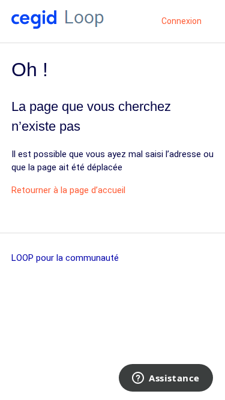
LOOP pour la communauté (65, 257)
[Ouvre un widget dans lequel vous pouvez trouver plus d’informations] (166, 379)
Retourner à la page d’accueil (68, 190)
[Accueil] (57, 25)
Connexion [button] (181, 21)
